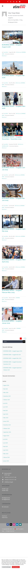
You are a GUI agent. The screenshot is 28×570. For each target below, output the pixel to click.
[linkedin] (17, 524)
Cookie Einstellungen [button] (6, 567)
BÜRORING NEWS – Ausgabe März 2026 (12, 358)
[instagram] (14, 524)
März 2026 (5, 392)
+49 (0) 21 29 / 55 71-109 (10, 479)
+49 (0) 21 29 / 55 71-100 (10, 477)
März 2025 (5, 417)
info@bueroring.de (9, 482)
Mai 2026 (5, 389)
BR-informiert (18, 52)
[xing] (20, 524)
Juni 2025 (5, 407)
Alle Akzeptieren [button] (16, 567)
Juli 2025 (5, 403)
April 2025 (5, 414)
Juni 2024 (5, 443)
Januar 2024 (6, 461)
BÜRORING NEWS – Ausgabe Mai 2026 (12, 354)
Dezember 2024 (7, 425)
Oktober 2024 (6, 428)
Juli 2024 (5, 439)
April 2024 (5, 450)
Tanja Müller (6, 52)
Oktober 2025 (6, 399)
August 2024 (6, 435)
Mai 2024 (5, 446)
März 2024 (5, 453)
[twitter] (11, 524)
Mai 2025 (5, 410)
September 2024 (7, 432)
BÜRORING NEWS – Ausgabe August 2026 (12, 351)
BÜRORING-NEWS (5, 146)
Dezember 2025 (7, 396)
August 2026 (6, 385)
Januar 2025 (6, 421)
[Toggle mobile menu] (2, 6)
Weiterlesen (4, 55)
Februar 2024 (6, 457)
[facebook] (8, 524)
